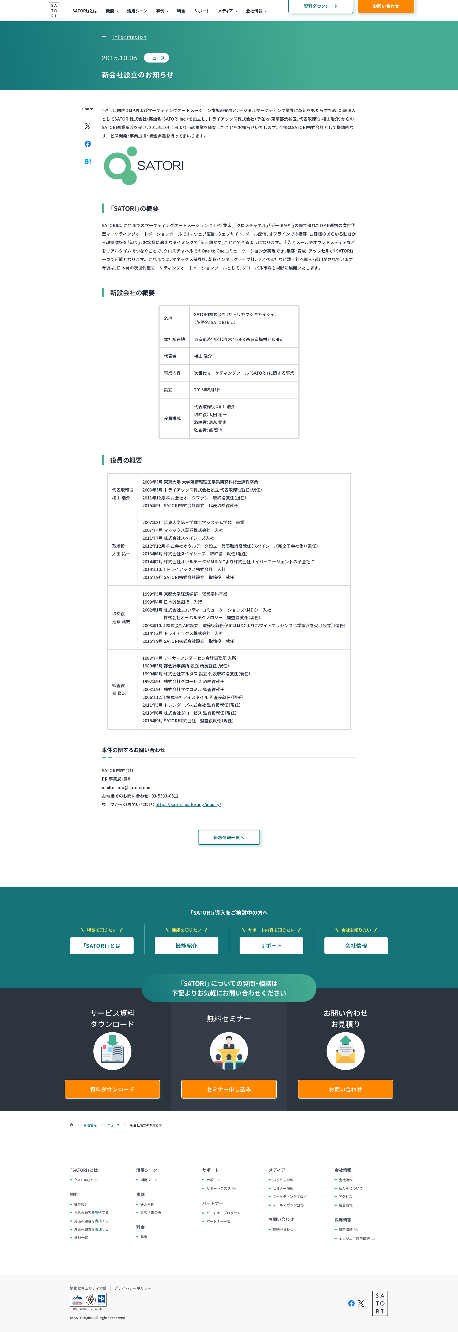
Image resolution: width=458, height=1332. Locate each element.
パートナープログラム (223, 1212)
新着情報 (346, 1204)
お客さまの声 (150, 1212)
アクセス (345, 1196)
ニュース (156, 58)
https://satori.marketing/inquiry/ (188, 804)
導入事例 (147, 1204)
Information (129, 36)
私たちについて (351, 1188)
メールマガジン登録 (288, 1204)
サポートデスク (218, 1188)
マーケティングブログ (290, 1196)
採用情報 (346, 1229)
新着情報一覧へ (229, 837)
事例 (160, 10)
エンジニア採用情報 (354, 1238)
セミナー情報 (283, 1188)
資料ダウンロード (112, 1089)
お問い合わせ (345, 1089)
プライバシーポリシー (133, 1288)
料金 (181, 10)
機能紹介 (186, 945)
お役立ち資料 (283, 1179)
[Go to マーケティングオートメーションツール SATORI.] (71, 1125)
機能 (110, 10)
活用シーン (137, 10)
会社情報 (254, 10)
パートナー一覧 (218, 1221)
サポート (202, 10)
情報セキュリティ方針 (88, 1288)
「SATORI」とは (83, 10)
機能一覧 (81, 1237)
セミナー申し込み (229, 1089)
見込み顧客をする (91, 1212)
